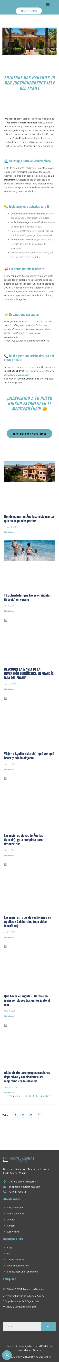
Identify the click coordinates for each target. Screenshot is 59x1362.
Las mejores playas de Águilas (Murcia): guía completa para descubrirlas (23, 839)
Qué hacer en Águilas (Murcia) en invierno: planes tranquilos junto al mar (27, 1000)
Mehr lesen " (9, 532)
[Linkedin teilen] (31, 1115)
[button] (48, 4)
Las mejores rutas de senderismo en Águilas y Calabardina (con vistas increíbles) (27, 921)
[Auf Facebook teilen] (15, 1115)
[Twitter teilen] (23, 1115)
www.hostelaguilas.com (16, 375)
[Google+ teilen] (39, 1115)
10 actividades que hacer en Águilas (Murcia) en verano (27, 597)
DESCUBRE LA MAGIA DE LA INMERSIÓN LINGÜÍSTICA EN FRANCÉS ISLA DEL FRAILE (29, 673)
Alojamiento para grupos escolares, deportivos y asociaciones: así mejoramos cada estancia (27, 1076)
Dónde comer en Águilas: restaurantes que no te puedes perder (29, 518)
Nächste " (45, 1096)
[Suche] (48, 1326)
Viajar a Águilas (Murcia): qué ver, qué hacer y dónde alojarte (29, 755)
